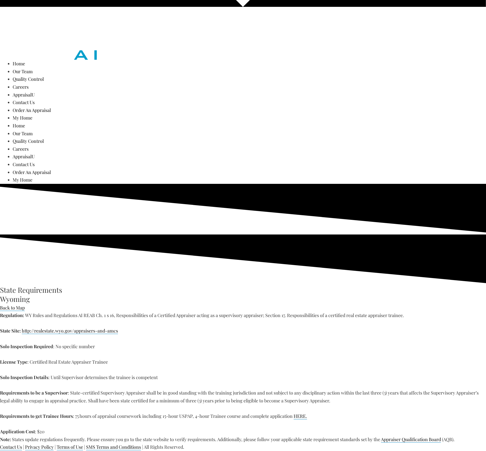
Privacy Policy (39, 447)
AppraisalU (24, 95)
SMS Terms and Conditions (113, 447)
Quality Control (28, 79)
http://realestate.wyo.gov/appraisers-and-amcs (70, 331)
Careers (21, 87)
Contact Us (24, 102)
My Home (22, 118)
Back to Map (12, 308)
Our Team (23, 71)
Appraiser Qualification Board (411, 439)
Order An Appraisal (32, 110)
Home (19, 64)
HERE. (300, 416)
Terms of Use (70, 447)
